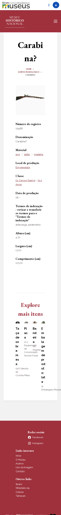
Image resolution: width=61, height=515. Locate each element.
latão (27, 154)
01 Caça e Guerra (25, 180)
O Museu (20, 459)
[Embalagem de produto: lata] (43, 322)
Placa (26, 333)
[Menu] (55, 21)
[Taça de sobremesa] (18, 322)
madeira (38, 154)
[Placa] (26, 322)
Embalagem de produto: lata (43, 355)
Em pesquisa (23, 167)
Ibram (19, 484)
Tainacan (20, 495)
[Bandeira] (35, 322)
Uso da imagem (24, 467)
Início (18, 455)
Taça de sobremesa (17, 346)
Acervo (20, 463)
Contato (20, 471)
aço (18, 154)
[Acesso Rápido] (49, 5)
